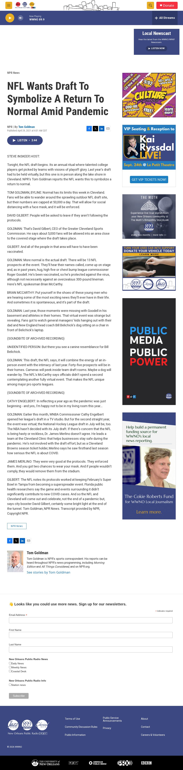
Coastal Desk (18, 671)
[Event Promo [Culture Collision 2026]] (149, 95)
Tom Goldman (26, 127)
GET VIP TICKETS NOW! (149, 179)
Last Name (15, 644)
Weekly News (18, 667)
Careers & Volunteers (153, 735)
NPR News (13, 73)
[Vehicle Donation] (149, 268)
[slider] (26, 18)
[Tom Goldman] (15, 561)
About (144, 719)
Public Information (75, 735)
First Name (15, 630)
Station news (18, 684)
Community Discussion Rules (81, 727)
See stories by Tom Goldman (48, 572)
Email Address (18, 615)
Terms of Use (72, 719)
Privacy (107, 728)
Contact (145, 727)
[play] (10, 18)
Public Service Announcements (112, 719)
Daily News (17, 663)
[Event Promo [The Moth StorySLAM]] (149, 216)
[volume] (21, 18)
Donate (168, 5)
